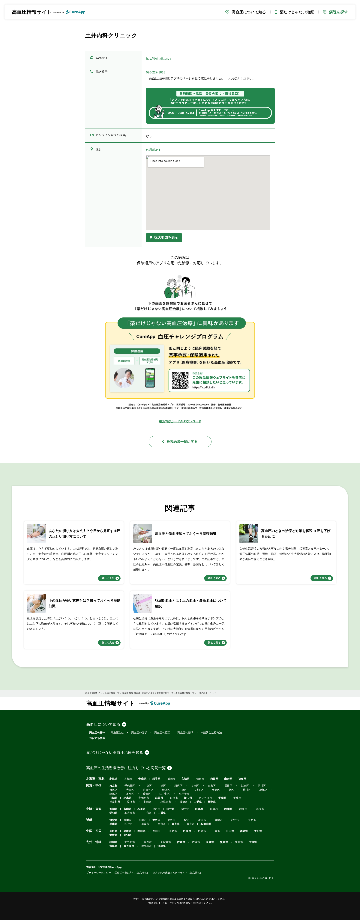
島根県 (128, 831)
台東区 (212, 785)
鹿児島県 (129, 846)
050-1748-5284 (181, 113)
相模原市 (165, 801)
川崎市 (148, 801)
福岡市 (148, 842)
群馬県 (159, 798)
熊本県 (224, 842)
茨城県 (114, 798)
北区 (231, 789)
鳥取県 (114, 831)
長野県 (212, 801)
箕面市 (252, 820)
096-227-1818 (155, 72)
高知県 (128, 835)
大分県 (253, 842)
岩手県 (156, 778)
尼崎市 (145, 824)
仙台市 (200, 778)
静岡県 (228, 809)
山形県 (228, 778)
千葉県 (222, 798)
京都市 (142, 820)
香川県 (258, 831)
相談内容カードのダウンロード (180, 421)
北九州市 (129, 842)
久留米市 (165, 842)
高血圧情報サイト (32, 12)
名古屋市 (129, 813)
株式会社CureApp (111, 866)
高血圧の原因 (162, 732)
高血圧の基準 (185, 732)
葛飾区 (147, 793)
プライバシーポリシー (98, 872)
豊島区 (216, 789)
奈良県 (176, 824)
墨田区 (228, 785)
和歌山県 (206, 824)
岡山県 (141, 831)
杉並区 (199, 789)
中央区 (148, 785)
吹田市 (202, 820)
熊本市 (239, 842)
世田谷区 (148, 789)
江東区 (245, 785)
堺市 (186, 820)
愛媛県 (114, 835)
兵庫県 (114, 824)
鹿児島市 (146, 846)
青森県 (142, 778)
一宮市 (148, 813)
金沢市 (156, 809)
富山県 (128, 809)
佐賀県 (181, 842)
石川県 (141, 809)
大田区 (130, 789)
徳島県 (244, 831)
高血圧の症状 (139, 732)
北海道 (114, 778)
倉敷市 (173, 831)
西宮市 (162, 824)
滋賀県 (114, 820)
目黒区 (114, 789)
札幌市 (128, 778)
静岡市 (243, 809)
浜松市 (260, 809)
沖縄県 (162, 846)
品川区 (262, 785)
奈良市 (191, 824)
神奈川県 (115, 801)
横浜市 (131, 801)
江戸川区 (164, 793)
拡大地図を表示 (166, 237)
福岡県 (114, 842)
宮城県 (185, 778)
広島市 (202, 831)
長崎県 (210, 842)
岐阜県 (199, 809)
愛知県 (114, 813)
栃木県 (128, 798)
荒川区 (247, 789)
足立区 (130, 793)
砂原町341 (153, 149)
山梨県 (198, 801)
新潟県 (114, 809)
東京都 (114, 785)
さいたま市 (205, 798)
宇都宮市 (143, 798)
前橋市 (174, 798)
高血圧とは (117, 732)
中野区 (183, 789)
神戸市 (128, 824)
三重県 (162, 813)
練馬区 (114, 793)
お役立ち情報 (97, 738)
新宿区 (178, 785)
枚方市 (235, 820)
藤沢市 (184, 801)
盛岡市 (171, 778)
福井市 (185, 809)
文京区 (195, 785)
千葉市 (237, 798)
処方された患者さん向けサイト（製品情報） (177, 872)
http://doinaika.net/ (158, 58)
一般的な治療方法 (211, 732)
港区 (163, 785)
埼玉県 (188, 798)
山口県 (230, 831)
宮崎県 (114, 846)
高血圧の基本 (97, 732)
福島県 (242, 778)
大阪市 (171, 820)
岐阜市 (214, 809)
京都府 (128, 820)
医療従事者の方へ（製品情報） (132, 872)
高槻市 (219, 820)
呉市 (217, 831)
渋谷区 (166, 789)
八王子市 (184, 793)
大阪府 (156, 820)
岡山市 (156, 831)
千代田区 (129, 785)
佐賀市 (196, 842)
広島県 (187, 831)
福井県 (170, 809)
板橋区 (263, 789)
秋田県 (214, 778)
